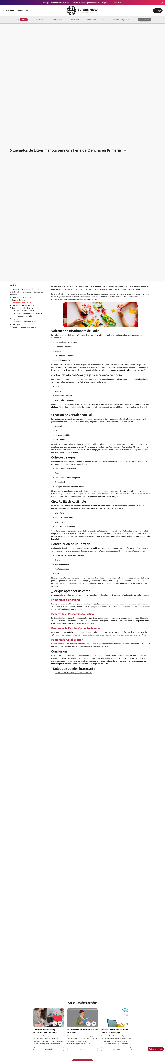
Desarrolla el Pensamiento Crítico (27, 313)
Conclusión (15, 324)
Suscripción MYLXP (95, 20)
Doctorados (74, 20)
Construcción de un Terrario (22, 305)
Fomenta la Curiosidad (23, 311)
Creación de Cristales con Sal (22, 297)
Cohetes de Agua (18, 300)
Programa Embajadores (120, 20)
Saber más (117, 3)
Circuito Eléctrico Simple (20, 303)
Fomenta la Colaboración (24, 322)
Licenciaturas (57, 20)
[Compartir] (54, 1023)
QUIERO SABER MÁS (156, 1049)
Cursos (20, 20)
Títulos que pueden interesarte (23, 327)
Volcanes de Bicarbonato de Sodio (24, 289)
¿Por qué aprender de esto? (22, 308)
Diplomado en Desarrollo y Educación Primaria (73, 673)
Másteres (39, 20)
